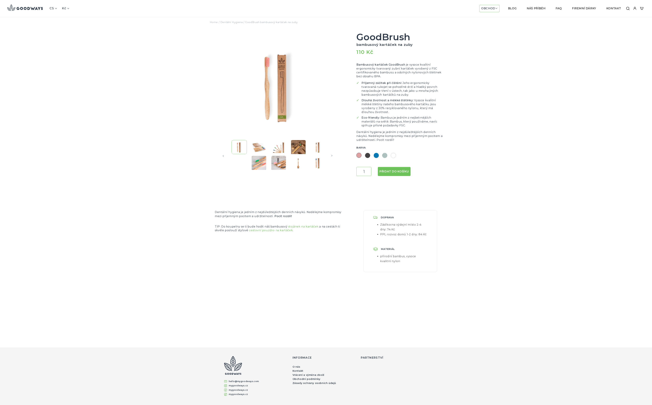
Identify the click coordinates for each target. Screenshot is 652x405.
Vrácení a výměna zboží (308, 375)
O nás (296, 367)
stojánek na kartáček (303, 226)
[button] (489, 8)
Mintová (384, 155)
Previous (224, 155)
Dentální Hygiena (231, 22)
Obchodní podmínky (306, 379)
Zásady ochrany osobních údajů (314, 383)
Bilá (393, 155)
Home (214, 22)
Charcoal (367, 155)
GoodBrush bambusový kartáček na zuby (271, 22)
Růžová (358, 155)
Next (333, 155)
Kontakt (298, 371)
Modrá (376, 155)
